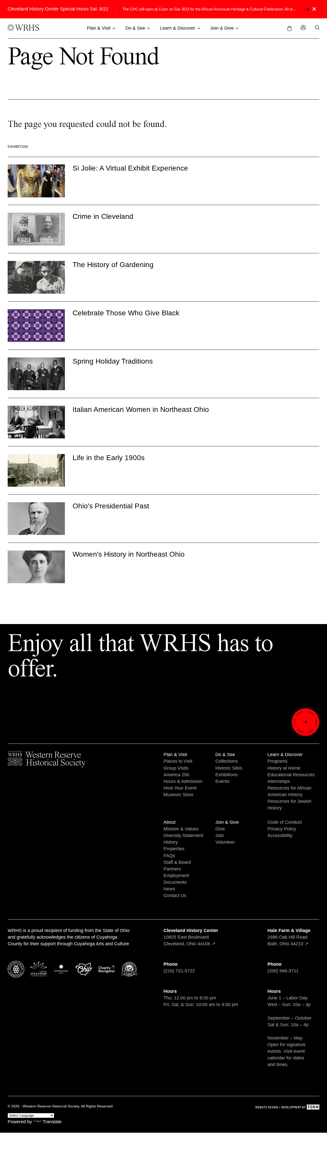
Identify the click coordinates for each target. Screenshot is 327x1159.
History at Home (283, 768)
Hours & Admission (183, 781)
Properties (174, 848)
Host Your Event (180, 788)
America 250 (176, 774)
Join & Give (222, 28)
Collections (226, 761)
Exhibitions (226, 774)
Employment (176, 875)
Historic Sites (228, 768)
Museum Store (178, 794)
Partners (172, 868)
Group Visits (176, 768)
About (170, 822)
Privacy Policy (281, 828)
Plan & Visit (98, 28)
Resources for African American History (289, 791)
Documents (175, 882)
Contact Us (175, 895)
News (169, 888)
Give (220, 828)
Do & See (135, 28)
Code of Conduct (284, 822)
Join (219, 835)
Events (222, 781)
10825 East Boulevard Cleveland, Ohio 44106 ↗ (191, 937)
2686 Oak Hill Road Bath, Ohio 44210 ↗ (288, 937)
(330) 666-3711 (283, 970)
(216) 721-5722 (179, 970)
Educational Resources (291, 774)
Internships (278, 781)
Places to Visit (178, 761)
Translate (52, 1121)
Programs (277, 761)
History (171, 842)
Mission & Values (181, 828)
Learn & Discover (177, 28)
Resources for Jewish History (289, 804)
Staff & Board (177, 862)
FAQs (169, 855)
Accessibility (280, 835)
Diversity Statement (183, 835)
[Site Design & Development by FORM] (287, 1108)
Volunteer (225, 842)
